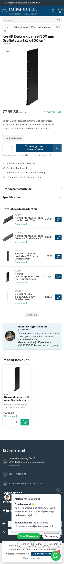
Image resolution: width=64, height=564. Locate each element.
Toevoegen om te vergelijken (16, 155)
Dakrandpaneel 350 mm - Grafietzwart (16, 398)
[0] (60, 11)
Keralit (6, 44)
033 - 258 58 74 (17, 474)
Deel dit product (41, 155)
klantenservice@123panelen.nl (35, 342)
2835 (32, 314)
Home (5, 27)
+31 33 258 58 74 (27, 345)
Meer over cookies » (32, 557)
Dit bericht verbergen (45, 553)
